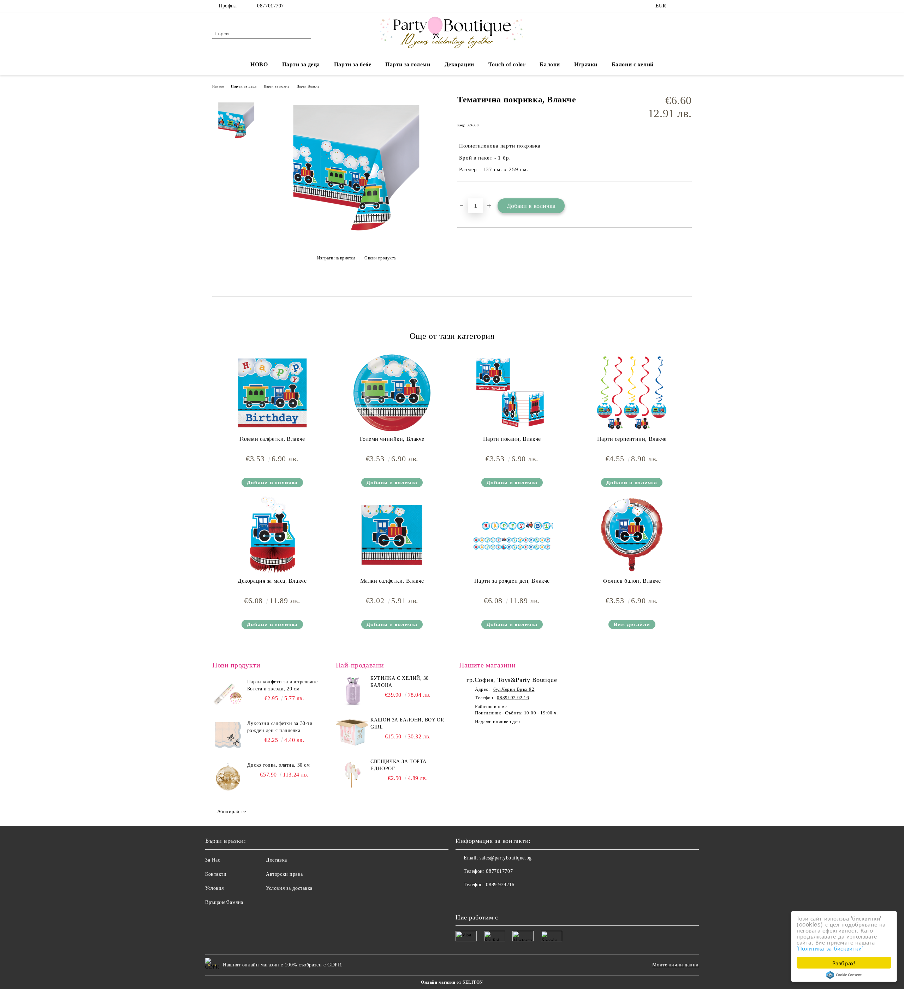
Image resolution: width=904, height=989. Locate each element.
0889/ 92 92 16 (513, 697)
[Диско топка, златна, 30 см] (228, 777)
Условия (214, 888)
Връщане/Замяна (224, 902)
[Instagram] (688, 6)
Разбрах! (844, 962)
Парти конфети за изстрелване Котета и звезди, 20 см (282, 685)
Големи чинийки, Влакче (392, 439)
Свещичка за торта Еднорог (398, 765)
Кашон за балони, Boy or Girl (407, 723)
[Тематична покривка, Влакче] (356, 240)
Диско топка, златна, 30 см (278, 765)
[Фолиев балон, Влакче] (631, 534)
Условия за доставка (289, 888)
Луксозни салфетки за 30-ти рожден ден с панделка (280, 727)
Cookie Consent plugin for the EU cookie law (844, 975)
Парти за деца (301, 64)
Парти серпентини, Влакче (632, 439)
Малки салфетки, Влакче (392, 581)
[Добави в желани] (471, 193)
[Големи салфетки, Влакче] (272, 392)
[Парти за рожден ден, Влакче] (512, 534)
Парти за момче (277, 86)
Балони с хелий (633, 64)
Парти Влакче (308, 86)
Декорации (459, 64)
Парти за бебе (352, 64)
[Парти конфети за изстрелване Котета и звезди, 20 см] (228, 694)
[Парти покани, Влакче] (512, 392)
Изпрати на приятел (336, 258)
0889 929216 (500, 884)
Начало (218, 86)
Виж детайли (632, 624)
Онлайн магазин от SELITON (452, 982)
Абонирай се (231, 811)
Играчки (585, 64)
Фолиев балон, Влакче (632, 581)
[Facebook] (677, 6)
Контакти (215, 874)
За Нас (212, 860)
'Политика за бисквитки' (830, 947)
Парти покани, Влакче (512, 439)
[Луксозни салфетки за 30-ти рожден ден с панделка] (228, 736)
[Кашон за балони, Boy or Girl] (352, 732)
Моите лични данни (675, 964)
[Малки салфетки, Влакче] (392, 534)
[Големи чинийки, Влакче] (392, 392)
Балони (550, 64)
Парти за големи (407, 64)
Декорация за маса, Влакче (272, 581)
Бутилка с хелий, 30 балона (399, 682)
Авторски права (284, 874)
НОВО (259, 64)
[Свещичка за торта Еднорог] (352, 774)
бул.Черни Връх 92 (514, 689)
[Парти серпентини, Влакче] (631, 392)
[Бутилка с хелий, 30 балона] (352, 691)
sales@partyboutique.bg (505, 858)
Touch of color (507, 64)
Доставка (276, 860)
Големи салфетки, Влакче (272, 439)
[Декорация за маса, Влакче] (272, 534)
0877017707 (270, 5)
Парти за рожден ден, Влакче (512, 581)
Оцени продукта (380, 258)
